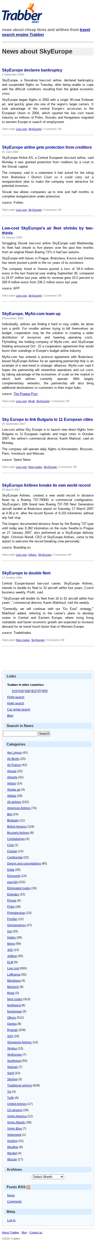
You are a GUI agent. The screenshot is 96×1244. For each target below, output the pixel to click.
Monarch (13, 987)
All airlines (14, 802)
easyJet (12, 882)
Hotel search (15, 703)
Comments (14, 1201)
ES (34, 691)
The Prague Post (26, 394)
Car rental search (18, 709)
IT (39, 691)
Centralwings (16, 839)
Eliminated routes (19, 888)
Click (10, 845)
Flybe (11, 906)
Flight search (15, 697)
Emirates (13, 894)
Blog (10, 715)
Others (32, 554)
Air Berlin (13, 759)
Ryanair (12, 1030)
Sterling (12, 1079)
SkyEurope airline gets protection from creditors (47, 147)
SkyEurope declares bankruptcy (32, 70)
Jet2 (10, 950)
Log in (11, 1220)
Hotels (11, 937)
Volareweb (14, 1135)
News (11, 1195)
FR (45, 691)
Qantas (12, 1024)
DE (28, 691)
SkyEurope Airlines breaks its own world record (46, 485)
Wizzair (12, 1159)
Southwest (14, 1061)
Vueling (12, 1141)
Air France (14, 765)
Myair (31, 401)
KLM (10, 962)
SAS (10, 1036)
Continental (15, 857)
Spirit (10, 1073)
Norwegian (14, 1011)
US (15, 691)
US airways (14, 1110)
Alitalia (11, 796)
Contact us (35, 1232)
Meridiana (14, 980)
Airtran (11, 783)
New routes (35, 466)
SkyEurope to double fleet (26, 573)
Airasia (11, 771)
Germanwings (16, 925)
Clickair (12, 851)
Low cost (21, 128)
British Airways (17, 826)
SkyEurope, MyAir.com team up (31, 314)
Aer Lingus (14, 752)
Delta (10, 869)
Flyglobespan (16, 913)
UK (21, 691)
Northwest (14, 1005)
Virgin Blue (14, 1128)
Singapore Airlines (19, 1042)
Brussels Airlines (18, 833)
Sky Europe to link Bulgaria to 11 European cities (47, 419)
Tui (9, 1091)
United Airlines (17, 1104)
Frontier (12, 919)
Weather (12, 1147)
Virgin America (17, 1116)
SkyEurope (35, 128)
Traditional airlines (19, 1085)
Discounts (13, 876)
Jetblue (12, 956)
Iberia (11, 943)
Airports (12, 777)
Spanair (12, 1067)
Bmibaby (13, 820)
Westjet (12, 1153)
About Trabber (10, 1232)
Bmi (9, 814)
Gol (9, 931)
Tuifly (10, 1098)
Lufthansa (13, 974)
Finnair (11, 900)
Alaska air (13, 789)
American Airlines (19, 808)
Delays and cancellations (24, 863)
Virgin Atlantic (16, 1122)
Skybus (12, 1048)
